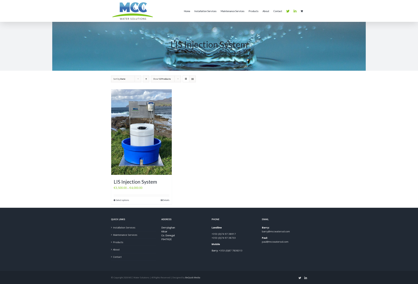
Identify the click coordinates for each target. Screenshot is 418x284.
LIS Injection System (135, 182)
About (116, 249)
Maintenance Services (125, 234)
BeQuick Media (192, 277)
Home (197, 51)
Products (118, 242)
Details (166, 200)
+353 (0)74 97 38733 (224, 237)
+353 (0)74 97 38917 (224, 233)
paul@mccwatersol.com (275, 241)
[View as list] (192, 79)
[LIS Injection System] (141, 132)
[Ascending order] (146, 79)
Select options (122, 200)
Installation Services (124, 227)
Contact (117, 256)
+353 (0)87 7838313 (230, 250)
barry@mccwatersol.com (276, 231)
